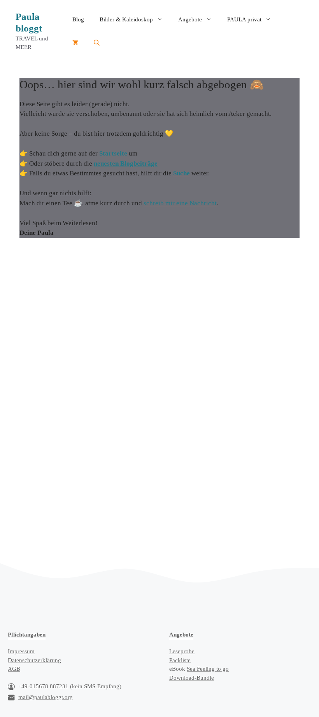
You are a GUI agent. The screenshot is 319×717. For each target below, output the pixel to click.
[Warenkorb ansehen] (75, 42)
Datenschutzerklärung (34, 660)
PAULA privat (244, 19)
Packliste (180, 660)
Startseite (113, 153)
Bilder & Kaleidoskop (126, 19)
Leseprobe (182, 651)
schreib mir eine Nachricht (180, 203)
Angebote (190, 19)
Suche (181, 173)
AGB (14, 669)
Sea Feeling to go (208, 669)
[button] (96, 42)
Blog (78, 19)
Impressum (21, 651)
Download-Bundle (191, 678)
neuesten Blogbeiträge (126, 163)
